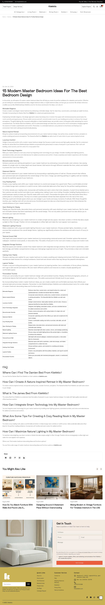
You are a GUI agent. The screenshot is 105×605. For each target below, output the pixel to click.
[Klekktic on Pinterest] (91, 597)
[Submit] (28, 584)
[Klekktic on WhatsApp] (94, 597)
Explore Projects (86, 6)
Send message (79, 562)
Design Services (18, 6)
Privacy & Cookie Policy (84, 552)
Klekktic (31, 113)
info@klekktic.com (21, 1)
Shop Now (100, 1)
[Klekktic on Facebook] (87, 597)
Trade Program (7, 6)
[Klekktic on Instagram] (98, 597)
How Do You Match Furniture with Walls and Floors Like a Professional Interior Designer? (17, 508)
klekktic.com (43, 376)
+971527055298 (8, 1)
